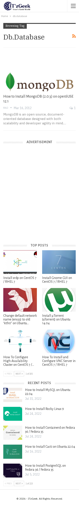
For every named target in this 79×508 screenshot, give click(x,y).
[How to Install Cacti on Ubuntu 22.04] (12, 452)
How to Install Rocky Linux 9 (44, 409)
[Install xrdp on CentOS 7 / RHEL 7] (20, 262)
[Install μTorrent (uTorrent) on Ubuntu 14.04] (59, 300)
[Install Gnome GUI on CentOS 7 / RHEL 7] (59, 262)
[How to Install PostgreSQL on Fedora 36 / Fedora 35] (12, 471)
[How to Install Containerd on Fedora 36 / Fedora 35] (12, 433)
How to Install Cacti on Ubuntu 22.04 (50, 446)
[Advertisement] (39, 197)
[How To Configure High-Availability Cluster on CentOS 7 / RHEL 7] (20, 341)
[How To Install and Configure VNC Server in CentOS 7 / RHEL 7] (59, 341)
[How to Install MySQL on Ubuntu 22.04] (12, 395)
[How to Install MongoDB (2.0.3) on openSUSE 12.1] (39, 70)
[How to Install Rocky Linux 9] (12, 414)
